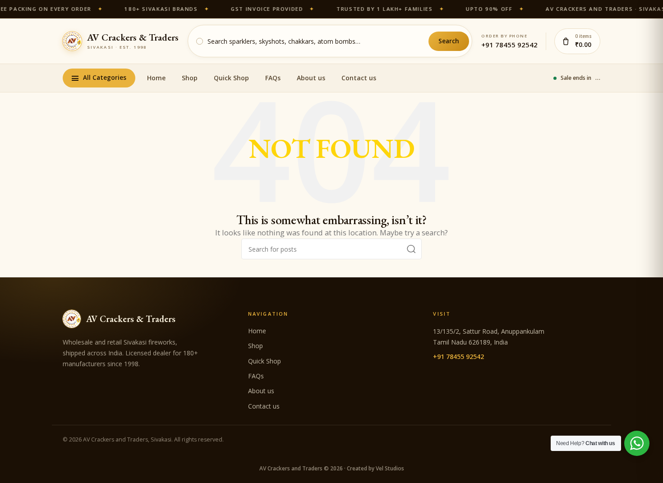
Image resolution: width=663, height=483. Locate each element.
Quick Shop (231, 78)
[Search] (411, 249)
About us (311, 78)
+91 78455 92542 (509, 44)
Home (156, 78)
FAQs (273, 78)
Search (448, 41)
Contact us (358, 78)
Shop (190, 78)
